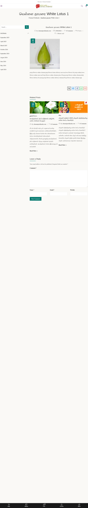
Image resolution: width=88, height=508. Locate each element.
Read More (33, 153)
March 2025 (3, 45)
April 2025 (3, 41)
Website (72, 196)
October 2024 (4, 49)
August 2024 (3, 57)
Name (32, 196)
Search (27, 27)
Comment (33, 174)
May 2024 (3, 65)
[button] (57, 156)
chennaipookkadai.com (44, 31)
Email (52, 196)
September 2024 (4, 53)
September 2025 (4, 37)
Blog (61, 115)
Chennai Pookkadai (34, 18)
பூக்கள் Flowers (33, 115)
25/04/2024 (58, 31)
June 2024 (3, 61)
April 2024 (3, 69)
